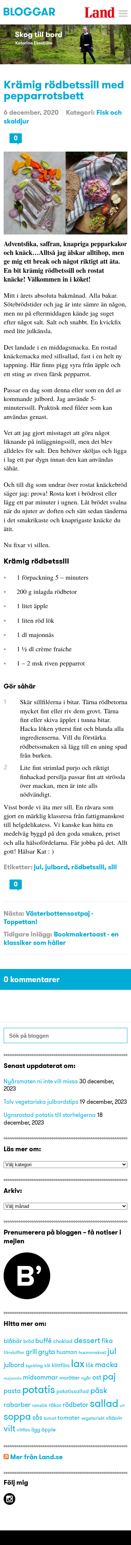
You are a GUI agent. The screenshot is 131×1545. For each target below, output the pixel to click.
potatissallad (72, 1391)
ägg (35, 1430)
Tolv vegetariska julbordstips (41, 1101)
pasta (12, 1390)
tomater (68, 1417)
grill (31, 1351)
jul (37, 867)
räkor (55, 1405)
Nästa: (14, 913)
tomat (50, 1418)
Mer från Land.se (36, 1457)
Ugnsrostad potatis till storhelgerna (50, 1114)
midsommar (40, 1377)
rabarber (17, 1405)
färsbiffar (14, 1352)
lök (90, 1365)
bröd (28, 1341)
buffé (43, 1340)
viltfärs (23, 1430)
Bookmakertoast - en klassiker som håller (61, 938)
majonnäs (12, 1378)
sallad (104, 1403)
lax (77, 1363)
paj (109, 1376)
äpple (48, 1429)
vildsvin (114, 1418)
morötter (69, 1377)
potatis (38, 1389)
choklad (62, 1341)
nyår (86, 1378)
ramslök (39, 1405)
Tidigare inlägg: (28, 934)
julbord (56, 867)
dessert (87, 1340)
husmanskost (92, 1352)
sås (37, 1418)
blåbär (13, 1340)
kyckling (34, 1365)
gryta (46, 1351)
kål (47, 1365)
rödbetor (75, 1405)
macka (106, 1364)
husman (66, 1351)
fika (107, 1341)
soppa (17, 1416)
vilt (9, 1428)
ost (96, 1377)
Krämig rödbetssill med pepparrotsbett (64, 89)
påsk (98, 1390)
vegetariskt (92, 1418)
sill (112, 867)
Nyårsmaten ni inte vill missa (41, 1081)
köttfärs (61, 1365)
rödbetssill (87, 867)
